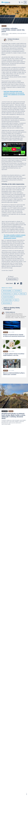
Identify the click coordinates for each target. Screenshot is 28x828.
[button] (19, 2)
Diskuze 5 (12, 276)
